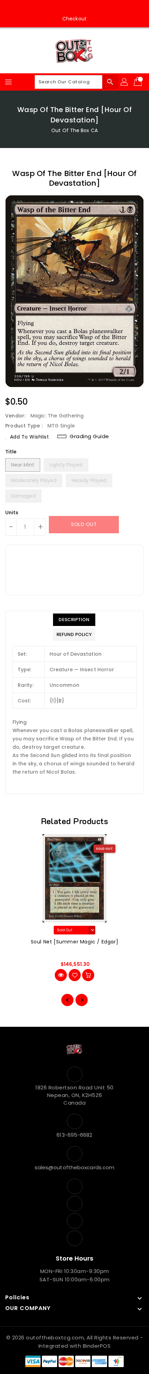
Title (11, 451)
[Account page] (125, 82)
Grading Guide (89, 436)
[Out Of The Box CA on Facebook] (55, 8)
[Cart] (139, 82)
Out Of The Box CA (74, 130)
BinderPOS (97, 1345)
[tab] (74, 620)
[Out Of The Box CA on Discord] (94, 8)
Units (12, 512)
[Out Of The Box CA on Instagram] (68, 8)
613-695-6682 (74, 1134)
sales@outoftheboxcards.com (75, 1167)
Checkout (74, 18)
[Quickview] (61, 975)
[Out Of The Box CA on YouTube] (81, 8)
